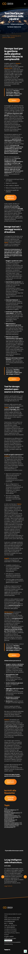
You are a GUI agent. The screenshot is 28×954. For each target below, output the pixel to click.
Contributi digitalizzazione (12, 813)
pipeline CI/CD (8, 68)
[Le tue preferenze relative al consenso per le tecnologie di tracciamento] (25, 951)
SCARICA (14, 100)
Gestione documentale (11, 817)
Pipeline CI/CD (17, 27)
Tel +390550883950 (9, 927)
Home (4, 36)
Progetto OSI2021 (8, 936)
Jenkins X (6, 456)
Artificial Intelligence (10, 810)
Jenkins (6, 407)
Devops (11, 27)
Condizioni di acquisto (10, 931)
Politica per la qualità (10, 938)
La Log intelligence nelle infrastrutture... (13, 861)
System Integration (10, 826)
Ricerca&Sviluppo (9, 820)
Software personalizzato (11, 824)
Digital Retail (8, 814)
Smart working (8, 821)
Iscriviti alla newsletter (10, 798)
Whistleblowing (8, 944)
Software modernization (17, 24)
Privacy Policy (9, 940)
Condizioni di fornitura (10, 929)
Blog (8, 36)
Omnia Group (8, 818)
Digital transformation (11, 816)
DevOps (18, 63)
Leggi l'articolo (8, 886)
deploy (6, 242)
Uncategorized (8, 827)
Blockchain (7, 811)
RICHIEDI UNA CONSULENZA (10, 197)
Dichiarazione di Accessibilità (12, 942)
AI (4, 808)
